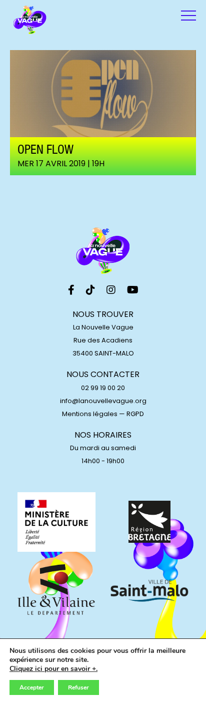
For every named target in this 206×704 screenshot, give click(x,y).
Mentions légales (90, 414)
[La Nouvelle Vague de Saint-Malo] (30, 20)
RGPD (135, 414)
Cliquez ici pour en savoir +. (54, 668)
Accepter (32, 687)
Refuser (78, 687)
